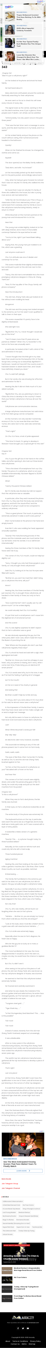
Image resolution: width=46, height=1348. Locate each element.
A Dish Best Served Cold (11, 1205)
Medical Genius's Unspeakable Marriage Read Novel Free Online (28, 1269)
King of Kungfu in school (31, 1209)
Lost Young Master (9, 1212)
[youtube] (28, 1328)
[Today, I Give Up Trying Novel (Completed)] (7, 1289)
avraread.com (33, 1323)
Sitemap (32, 1344)
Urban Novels (8, 1234)
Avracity (32, 1337)
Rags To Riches (8, 1220)
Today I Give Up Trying (26, 1231)
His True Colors (28, 1205)
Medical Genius (24, 1212)
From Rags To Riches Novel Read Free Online (27, 1297)
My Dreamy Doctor (9, 1216)
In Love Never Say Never (11, 1209)
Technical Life (37, 1227)
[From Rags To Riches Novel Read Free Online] (7, 1298)
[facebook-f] (18, 1328)
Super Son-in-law (23, 1227)
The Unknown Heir (9, 1231)
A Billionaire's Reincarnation (13, 1201)
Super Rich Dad (8, 1227)
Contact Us (15, 1344)
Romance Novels (23, 1220)
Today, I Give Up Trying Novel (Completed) (26, 1288)
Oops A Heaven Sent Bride (28, 1216)
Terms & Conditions (20, 1341)
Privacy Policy (35, 1341)
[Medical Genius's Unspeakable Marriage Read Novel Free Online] (7, 1270)
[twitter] (23, 1328)
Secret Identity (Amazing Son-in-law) (16, 1223)
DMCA (24, 1344)
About (7, 1341)
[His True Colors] (7, 1280)
